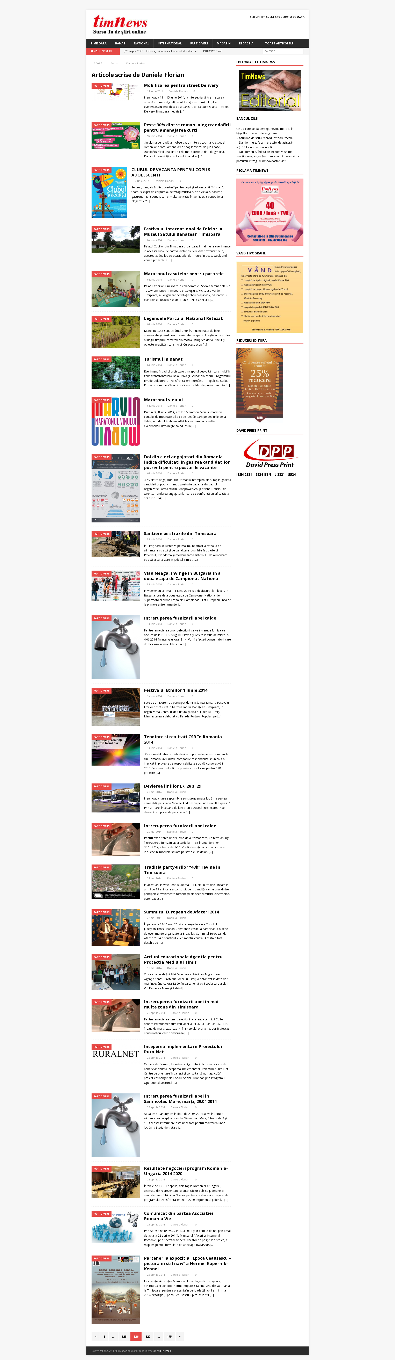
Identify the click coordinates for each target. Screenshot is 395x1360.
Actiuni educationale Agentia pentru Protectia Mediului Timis (183, 959)
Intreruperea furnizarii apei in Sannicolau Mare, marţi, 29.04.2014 (180, 1098)
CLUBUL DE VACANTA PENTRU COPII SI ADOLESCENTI (171, 172)
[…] (182, 111)
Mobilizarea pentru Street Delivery (181, 85)
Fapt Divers (199, 43)
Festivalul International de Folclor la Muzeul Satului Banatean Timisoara (183, 231)
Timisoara (99, 43)
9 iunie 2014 (154, 136)
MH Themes (164, 1351)
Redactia (246, 43)
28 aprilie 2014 (156, 1013)
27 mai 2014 (154, 878)
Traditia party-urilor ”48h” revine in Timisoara (182, 869)
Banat (120, 43)
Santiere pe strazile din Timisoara (180, 533)
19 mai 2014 (154, 968)
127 (147, 1336)
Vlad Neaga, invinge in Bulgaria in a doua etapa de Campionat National (182, 575)
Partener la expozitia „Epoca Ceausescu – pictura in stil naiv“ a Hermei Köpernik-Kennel (187, 1263)
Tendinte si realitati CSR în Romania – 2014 (184, 739)
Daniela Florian (178, 91)
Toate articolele (279, 43)
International (170, 43)
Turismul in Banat (163, 359)
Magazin (224, 43)
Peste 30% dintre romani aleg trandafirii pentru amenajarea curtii (187, 127)
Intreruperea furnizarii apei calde (180, 618)
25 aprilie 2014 (156, 1224)
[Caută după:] (282, 51)
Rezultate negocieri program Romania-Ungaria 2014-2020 (186, 1170)
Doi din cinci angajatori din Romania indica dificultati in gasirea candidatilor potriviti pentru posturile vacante (187, 462)
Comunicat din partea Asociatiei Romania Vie (178, 1215)
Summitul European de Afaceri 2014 (181, 912)
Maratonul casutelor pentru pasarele (184, 273)
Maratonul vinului (163, 400)
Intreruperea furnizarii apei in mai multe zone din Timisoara (181, 1004)
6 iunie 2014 (154, 240)
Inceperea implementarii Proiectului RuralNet (183, 1049)
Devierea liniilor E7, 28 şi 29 (172, 786)
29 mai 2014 (154, 792)
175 (169, 1336)
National (141, 43)
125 (124, 1336)
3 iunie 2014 (154, 539)
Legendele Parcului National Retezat (183, 318)
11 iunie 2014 (155, 91)
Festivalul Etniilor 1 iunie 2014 (175, 690)
